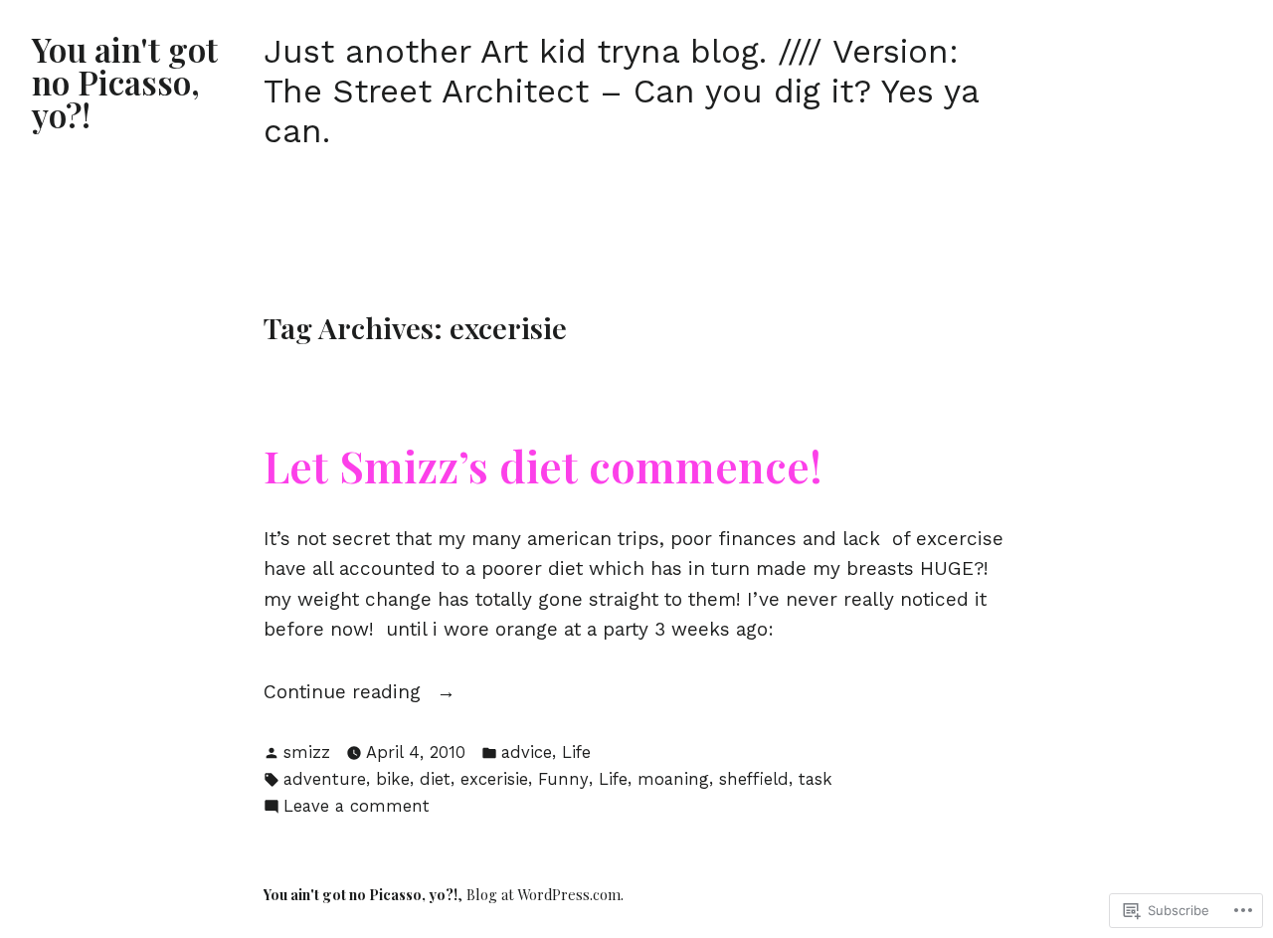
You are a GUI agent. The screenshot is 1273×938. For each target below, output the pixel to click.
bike (393, 779)
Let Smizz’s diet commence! (543, 465)
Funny (563, 779)
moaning (673, 779)
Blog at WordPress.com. (545, 894)
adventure (324, 779)
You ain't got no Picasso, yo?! (125, 81)
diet (435, 779)
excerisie (494, 779)
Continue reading (345, 693)
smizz (306, 752)
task (815, 779)
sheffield (754, 779)
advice (526, 752)
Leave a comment (356, 808)
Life (576, 752)
